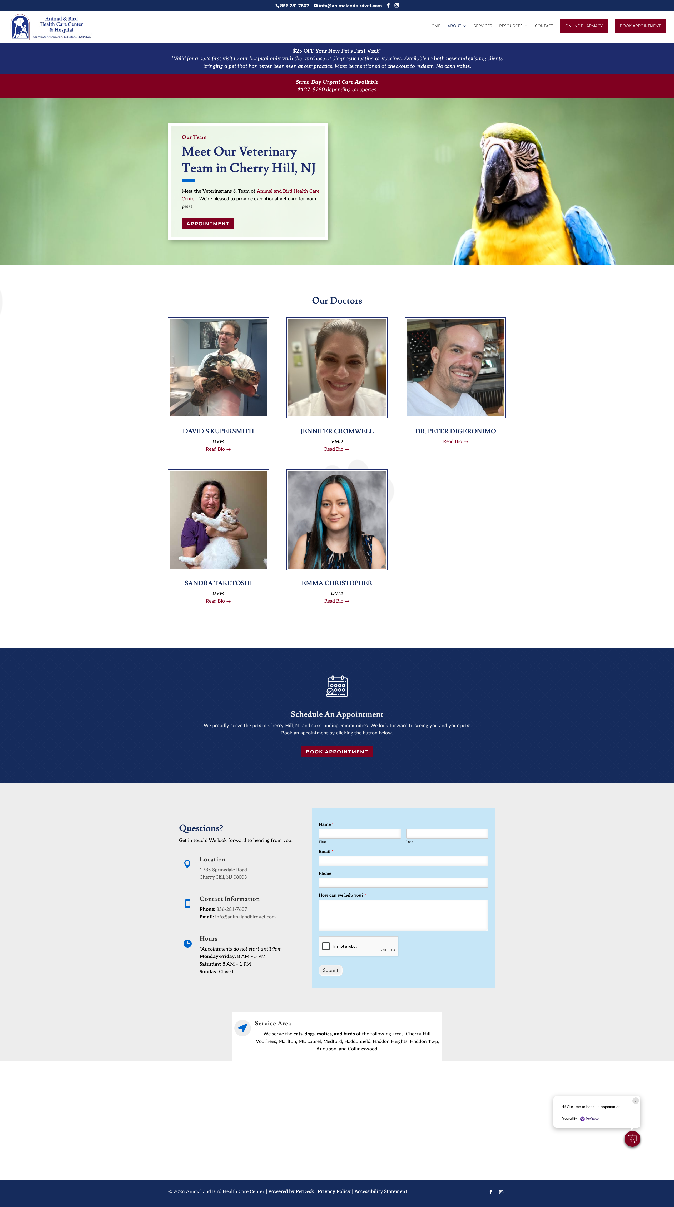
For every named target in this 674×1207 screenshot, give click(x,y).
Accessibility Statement (380, 1191)
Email (326, 851)
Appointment (208, 224)
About (454, 26)
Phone (325, 873)
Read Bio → (218, 449)
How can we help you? (342, 895)
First (322, 842)
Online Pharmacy (584, 25)
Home (434, 26)
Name (326, 824)
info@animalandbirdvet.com (245, 917)
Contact (544, 26)
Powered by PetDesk (291, 1191)
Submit (331, 970)
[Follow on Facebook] (491, 1192)
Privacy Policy (334, 1191)
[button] (632, 1139)
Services (483, 26)
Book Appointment (640, 25)
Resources (511, 26)
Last (409, 842)
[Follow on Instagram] (501, 1192)
